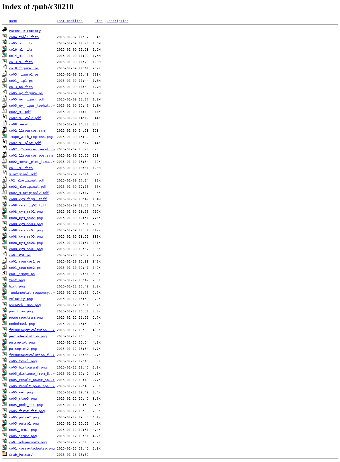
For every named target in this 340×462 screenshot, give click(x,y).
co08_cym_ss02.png (26, 218)
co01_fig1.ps (21, 81)
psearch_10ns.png (25, 305)
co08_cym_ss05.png (26, 236)
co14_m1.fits (21, 56)
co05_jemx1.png (23, 430)
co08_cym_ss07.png (26, 249)
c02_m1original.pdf (27, 180)
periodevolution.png (28, 336)
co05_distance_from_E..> (32, 373)
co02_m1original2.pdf (29, 193)
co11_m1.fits (21, 168)
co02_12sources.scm (27, 130)
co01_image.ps (22, 274)
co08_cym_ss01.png (26, 211)
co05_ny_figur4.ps (26, 93)
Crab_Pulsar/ (21, 455)
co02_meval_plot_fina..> (32, 162)
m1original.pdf (23, 174)
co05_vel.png (21, 392)
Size (99, 21)
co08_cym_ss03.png (26, 224)
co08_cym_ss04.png (26, 230)
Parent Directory (25, 31)
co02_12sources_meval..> (32, 149)
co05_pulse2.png (24, 417)
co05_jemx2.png (23, 436)
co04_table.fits (24, 37)
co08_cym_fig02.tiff (28, 205)
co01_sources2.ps (25, 268)
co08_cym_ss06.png (26, 243)
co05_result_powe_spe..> (32, 386)
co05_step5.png (23, 398)
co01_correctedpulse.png (32, 448)
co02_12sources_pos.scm (31, 155)
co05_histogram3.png (28, 367)
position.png (21, 311)
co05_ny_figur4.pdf (27, 99)
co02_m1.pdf (20, 112)
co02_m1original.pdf (28, 186)
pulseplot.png (22, 342)
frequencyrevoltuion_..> (32, 330)
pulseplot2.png (23, 349)
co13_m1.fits (21, 62)
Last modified (70, 21)
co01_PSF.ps (20, 255)
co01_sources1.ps (25, 261)
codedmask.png (22, 324)
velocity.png (21, 299)
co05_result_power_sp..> (32, 380)
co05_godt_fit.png (26, 405)
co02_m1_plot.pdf (25, 143)
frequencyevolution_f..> (32, 355)
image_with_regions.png (31, 137)
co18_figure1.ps (24, 68)
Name (13, 21)
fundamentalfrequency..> (32, 292)
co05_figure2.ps (24, 74)
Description (117, 21)
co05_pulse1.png (24, 423)
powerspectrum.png (26, 317)
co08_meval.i (21, 124)
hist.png (17, 286)
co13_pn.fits (21, 87)
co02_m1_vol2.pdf (25, 118)
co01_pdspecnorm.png (28, 442)
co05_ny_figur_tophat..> (32, 105)
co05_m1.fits (21, 43)
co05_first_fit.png (27, 411)
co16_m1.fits (21, 49)
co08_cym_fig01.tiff (28, 199)
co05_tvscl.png (23, 361)
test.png (17, 280)
